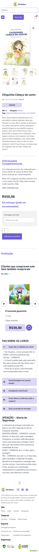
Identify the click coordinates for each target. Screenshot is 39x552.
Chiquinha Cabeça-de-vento (15, 113)
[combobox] (19, 10)
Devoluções (5, 535)
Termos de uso (6, 531)
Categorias (25, 511)
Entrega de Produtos (8, 527)
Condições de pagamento (22, 535)
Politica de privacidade (21, 531)
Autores (16, 511)
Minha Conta (22, 519)
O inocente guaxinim (15, 311)
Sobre (9, 511)
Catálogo (12, 519)
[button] (2, 17)
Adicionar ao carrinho (12, 236)
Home (3, 511)
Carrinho (4, 519)
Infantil (12, 105)
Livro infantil (30, 113)
